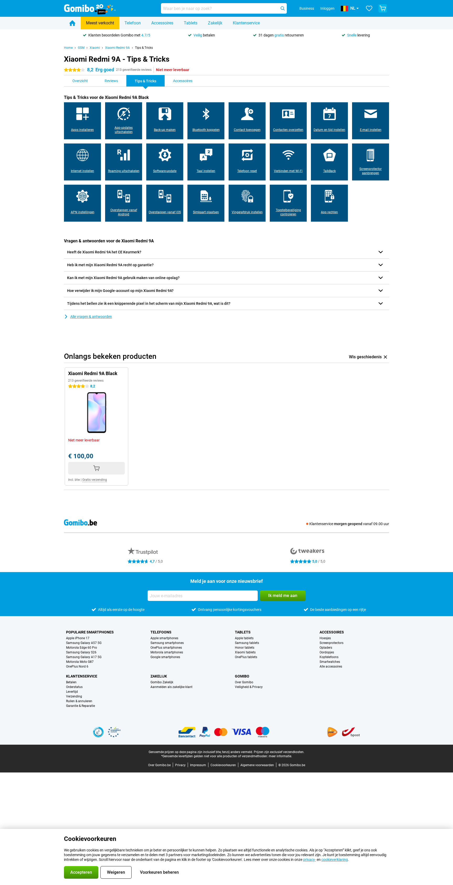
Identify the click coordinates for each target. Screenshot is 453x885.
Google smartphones (165, 657)
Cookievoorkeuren (223, 765)
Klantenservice (246, 22)
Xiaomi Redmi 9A (117, 48)
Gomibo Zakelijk (161, 682)
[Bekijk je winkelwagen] (382, 8)
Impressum (198, 765)
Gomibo (242, 676)
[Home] (72, 23)
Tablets (190, 22)
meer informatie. (280, 756)
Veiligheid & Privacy (249, 687)
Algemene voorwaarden (257, 765)
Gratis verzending (94, 480)
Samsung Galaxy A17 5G (83, 657)
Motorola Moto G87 (80, 662)
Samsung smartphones (167, 643)
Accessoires (162, 22)
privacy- (309, 859)
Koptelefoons (329, 657)
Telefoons (160, 632)
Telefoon (133, 22)
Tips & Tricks (144, 48)
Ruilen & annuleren (79, 701)
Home (68, 48)
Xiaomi (95, 48)
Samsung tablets (247, 643)
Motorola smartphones (166, 652)
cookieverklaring (334, 859)
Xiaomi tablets (245, 652)
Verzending (74, 696)
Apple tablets (244, 638)
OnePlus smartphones (166, 647)
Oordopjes (327, 652)
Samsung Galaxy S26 (81, 652)
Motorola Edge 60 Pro (81, 647)
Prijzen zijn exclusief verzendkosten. (279, 752)
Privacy (180, 765)
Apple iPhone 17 (77, 638)
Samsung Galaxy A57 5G (83, 643)
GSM (81, 48)
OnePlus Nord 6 (77, 666)
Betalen (71, 682)
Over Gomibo (244, 682)
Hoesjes (325, 638)
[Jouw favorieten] (369, 8)
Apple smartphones (164, 638)
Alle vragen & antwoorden (91, 316)
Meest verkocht (100, 22)
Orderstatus (74, 687)
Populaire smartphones (90, 632)
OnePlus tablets (246, 657)
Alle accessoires (331, 666)
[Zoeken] (282, 8)
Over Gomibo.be (159, 765)
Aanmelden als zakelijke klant (171, 687)
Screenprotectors (331, 643)
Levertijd (72, 692)
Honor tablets (244, 647)
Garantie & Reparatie (80, 706)
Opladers (326, 647)
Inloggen (327, 8)
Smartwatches (330, 662)
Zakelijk (215, 22)
